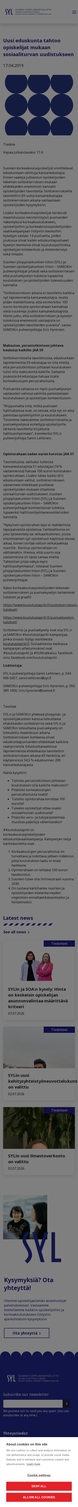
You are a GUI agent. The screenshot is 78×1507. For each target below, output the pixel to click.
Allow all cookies (39, 1497)
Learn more (33, 1464)
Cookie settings (39, 1475)
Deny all (39, 1486)
